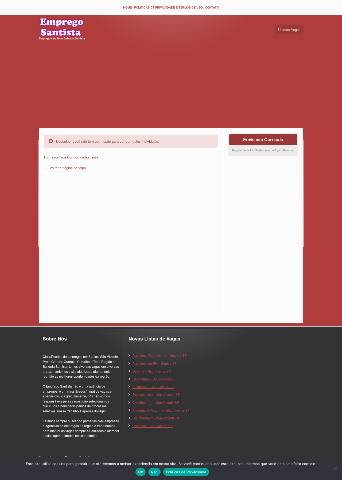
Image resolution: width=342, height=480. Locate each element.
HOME (127, 7)
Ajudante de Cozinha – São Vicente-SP (161, 410)
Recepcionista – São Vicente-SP (156, 394)
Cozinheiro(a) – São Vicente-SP (156, 402)
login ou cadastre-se (82, 157)
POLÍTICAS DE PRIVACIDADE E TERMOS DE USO (168, 7)
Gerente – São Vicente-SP (152, 371)
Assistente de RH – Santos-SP (155, 363)
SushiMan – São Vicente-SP (153, 386)
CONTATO (212, 7)
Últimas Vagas (289, 29)
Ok (140, 472)
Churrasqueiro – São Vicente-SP (156, 418)
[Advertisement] (171, 85)
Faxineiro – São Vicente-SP (153, 425)
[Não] (335, 468)
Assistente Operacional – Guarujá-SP (160, 355)
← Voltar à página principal (65, 167)
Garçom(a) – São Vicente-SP (153, 379)
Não (154, 472)
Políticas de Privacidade (186, 472)
